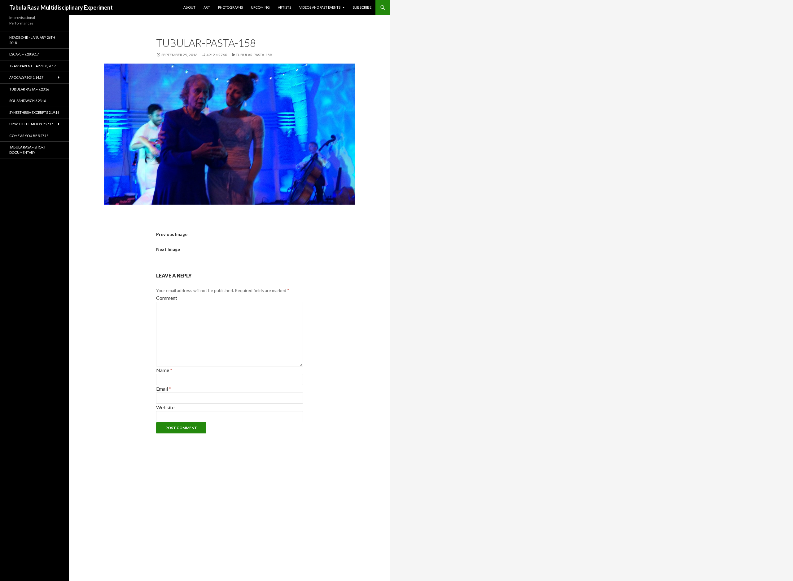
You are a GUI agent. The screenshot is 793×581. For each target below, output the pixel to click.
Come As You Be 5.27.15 (28, 136)
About (189, 7)
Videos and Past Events (319, 7)
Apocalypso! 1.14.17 (26, 77)
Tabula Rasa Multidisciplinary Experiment (61, 7)
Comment (166, 298)
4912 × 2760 (216, 54)
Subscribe (362, 7)
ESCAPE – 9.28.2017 (24, 54)
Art (207, 7)
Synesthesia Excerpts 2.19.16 (34, 112)
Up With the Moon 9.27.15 (31, 124)
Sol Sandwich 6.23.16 (27, 101)
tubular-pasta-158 (254, 54)
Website (165, 407)
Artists (284, 7)
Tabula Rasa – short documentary (27, 149)
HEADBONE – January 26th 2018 (32, 40)
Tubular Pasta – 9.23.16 (29, 89)
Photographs (230, 7)
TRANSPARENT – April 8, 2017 (32, 66)
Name (164, 370)
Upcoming (260, 7)
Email (163, 389)
